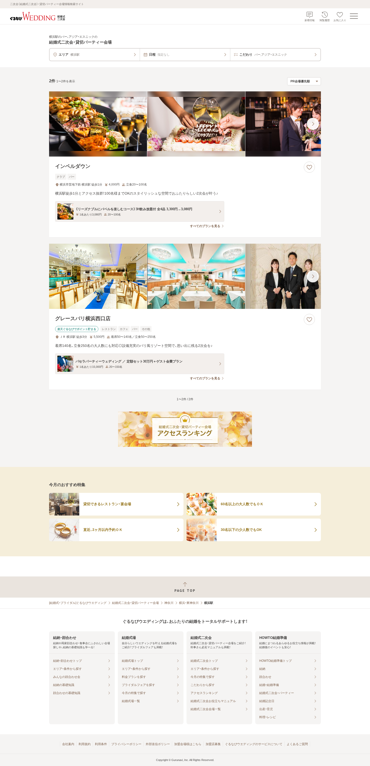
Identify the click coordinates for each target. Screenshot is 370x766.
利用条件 (101, 744)
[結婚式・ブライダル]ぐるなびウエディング (77, 603)
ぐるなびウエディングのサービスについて (253, 744)
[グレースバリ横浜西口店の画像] (185, 276)
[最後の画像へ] (313, 124)
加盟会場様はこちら (187, 744)
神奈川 (168, 603)
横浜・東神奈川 (189, 603)
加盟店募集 (213, 744)
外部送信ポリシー (158, 744)
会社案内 (68, 744)
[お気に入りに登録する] (309, 167)
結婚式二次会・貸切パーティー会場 (135, 603)
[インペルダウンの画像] (185, 124)
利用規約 (85, 744)
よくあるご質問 (297, 744)
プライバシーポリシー (126, 744)
